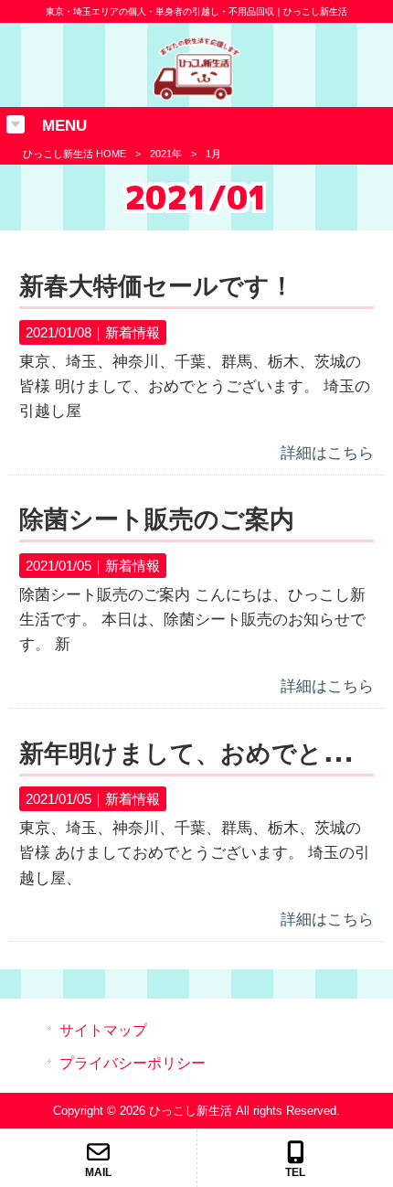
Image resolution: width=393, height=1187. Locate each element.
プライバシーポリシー (132, 1063)
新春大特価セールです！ (156, 286)
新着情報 (132, 332)
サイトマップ (103, 1030)
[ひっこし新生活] (196, 95)
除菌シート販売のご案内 (156, 519)
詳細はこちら (327, 453)
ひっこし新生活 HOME (74, 153)
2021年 (166, 153)
